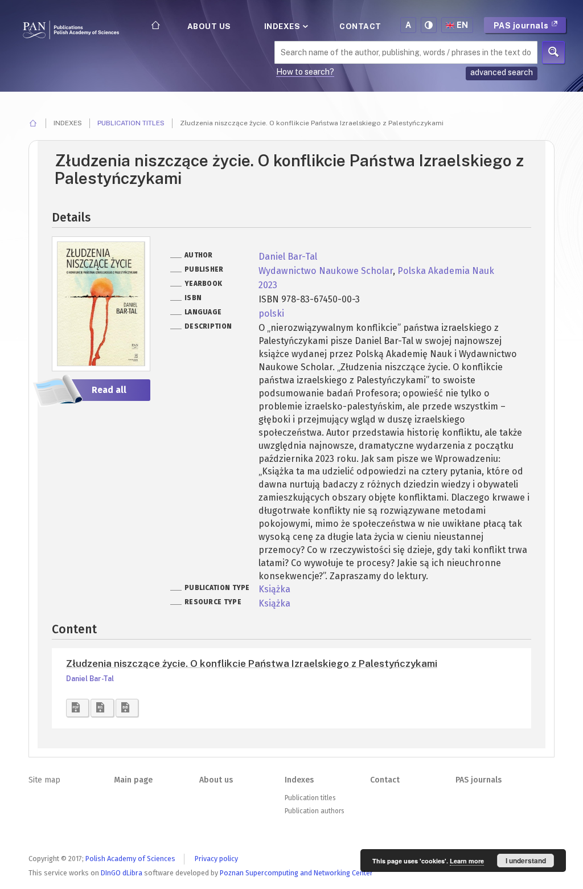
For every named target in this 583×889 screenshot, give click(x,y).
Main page (133, 780)
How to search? (305, 71)
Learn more (467, 861)
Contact (360, 26)
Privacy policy (216, 858)
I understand (526, 860)
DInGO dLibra (121, 872)
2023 (267, 285)
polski (271, 313)
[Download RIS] (102, 708)
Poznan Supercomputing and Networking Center (296, 872)
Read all (109, 390)
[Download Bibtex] (127, 708)
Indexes (283, 26)
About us (209, 26)
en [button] (463, 25)
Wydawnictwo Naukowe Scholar (325, 270)
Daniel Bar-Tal (287, 256)
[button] (77, 708)
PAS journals (522, 25)
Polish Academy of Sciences (130, 858)
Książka (274, 589)
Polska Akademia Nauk (445, 270)
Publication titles (131, 123)
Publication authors (314, 811)
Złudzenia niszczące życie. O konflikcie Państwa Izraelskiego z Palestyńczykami (251, 663)
